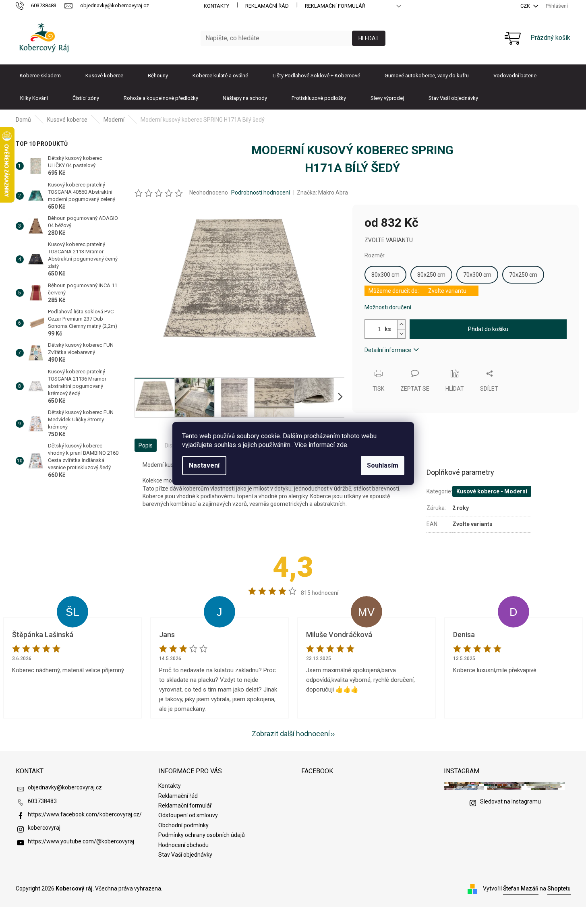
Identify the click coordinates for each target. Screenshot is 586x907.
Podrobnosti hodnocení (260, 192)
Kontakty (216, 6)
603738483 (42, 801)
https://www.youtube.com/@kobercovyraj (81, 841)
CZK (525, 6)
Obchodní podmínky (183, 825)
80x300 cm (385, 274)
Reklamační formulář (335, 6)
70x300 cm (477, 274)
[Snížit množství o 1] (401, 333)
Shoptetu (559, 888)
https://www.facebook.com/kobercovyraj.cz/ (85, 814)
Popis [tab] (146, 445)
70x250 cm (523, 274)
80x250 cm (431, 274)
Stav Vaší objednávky (185, 854)
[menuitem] (40, 75)
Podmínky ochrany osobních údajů (201, 835)
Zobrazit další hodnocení (291, 733)
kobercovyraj (44, 827)
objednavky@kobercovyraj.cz (65, 787)
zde (341, 445)
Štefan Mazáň (520, 888)
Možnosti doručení (387, 307)
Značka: (322, 192)
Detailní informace (387, 350)
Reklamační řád (267, 6)
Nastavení (204, 465)
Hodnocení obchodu (183, 845)
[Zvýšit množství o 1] (401, 324)
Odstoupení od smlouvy (188, 815)
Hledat (368, 38)
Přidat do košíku (488, 329)
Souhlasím (382, 465)
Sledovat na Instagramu (510, 801)
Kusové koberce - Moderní (491, 491)
